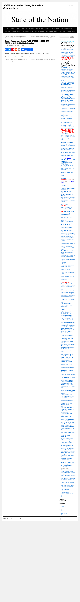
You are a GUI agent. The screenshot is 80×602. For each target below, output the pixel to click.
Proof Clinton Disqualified (66, 28)
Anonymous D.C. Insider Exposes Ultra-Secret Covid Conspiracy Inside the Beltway (68, 272)
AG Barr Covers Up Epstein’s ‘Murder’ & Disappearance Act (67, 495)
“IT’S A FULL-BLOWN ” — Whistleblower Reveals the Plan (66, 282)
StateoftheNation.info (67, 45)
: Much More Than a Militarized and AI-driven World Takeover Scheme (67, 354)
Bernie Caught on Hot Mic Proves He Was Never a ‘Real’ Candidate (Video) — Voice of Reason (16, 37)
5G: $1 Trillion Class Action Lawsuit (67, 31)
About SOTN (12, 28)
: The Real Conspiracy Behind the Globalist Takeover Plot (67, 400)
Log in (62, 510)
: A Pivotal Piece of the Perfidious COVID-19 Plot (68, 335)
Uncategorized (18, 56)
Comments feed (64, 513)
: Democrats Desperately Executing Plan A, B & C (68, 243)
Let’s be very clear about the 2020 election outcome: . (68, 188)
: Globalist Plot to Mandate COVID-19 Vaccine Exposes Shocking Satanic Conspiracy (68, 331)
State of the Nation (20, 45)
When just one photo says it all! (66, 144)
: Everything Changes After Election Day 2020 (67, 462)
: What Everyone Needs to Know (67, 382)
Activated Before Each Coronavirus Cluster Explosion (67, 363)
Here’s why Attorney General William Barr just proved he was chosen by (68, 480)
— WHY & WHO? (67, 131)
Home (6, 28)
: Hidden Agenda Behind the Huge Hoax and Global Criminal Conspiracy (67, 442)
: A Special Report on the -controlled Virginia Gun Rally (68, 432)
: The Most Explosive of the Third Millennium (67, 227)
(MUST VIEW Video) (68, 252)
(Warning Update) (67, 305)
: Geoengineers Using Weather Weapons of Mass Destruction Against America (67, 69)
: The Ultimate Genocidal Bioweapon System (67, 367)
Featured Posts (39, 28)
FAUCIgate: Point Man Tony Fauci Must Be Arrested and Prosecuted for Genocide (68, 324)
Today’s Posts (24, 28)
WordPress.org (63, 514)
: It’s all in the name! (68, 405)
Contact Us (31, 28)
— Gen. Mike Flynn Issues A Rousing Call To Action (68, 301)
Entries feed (63, 511)
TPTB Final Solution (54, 28)
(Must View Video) (68, 261)
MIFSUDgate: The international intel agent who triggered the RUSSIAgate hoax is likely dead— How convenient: (68, 450)
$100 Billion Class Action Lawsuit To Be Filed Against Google (19, 31)
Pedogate (46, 28)
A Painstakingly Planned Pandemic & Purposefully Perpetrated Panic (67, 372)
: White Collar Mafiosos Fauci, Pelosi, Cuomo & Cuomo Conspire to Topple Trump (68, 320)
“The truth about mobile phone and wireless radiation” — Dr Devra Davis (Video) (68, 108)
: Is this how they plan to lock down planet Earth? (68, 386)
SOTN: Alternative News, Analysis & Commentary (23, 7)
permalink (30, 56)
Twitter (17, 28)
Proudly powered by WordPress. (67, 519)
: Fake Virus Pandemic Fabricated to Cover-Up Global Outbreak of (68, 396)
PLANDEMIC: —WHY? (67, 315)
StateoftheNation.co (65, 467)
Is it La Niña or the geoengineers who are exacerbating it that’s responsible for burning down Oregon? (68, 265)
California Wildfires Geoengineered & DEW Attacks (45, 31)
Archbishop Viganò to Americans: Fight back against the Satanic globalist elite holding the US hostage (68, 104)
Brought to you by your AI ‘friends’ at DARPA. (67, 359)
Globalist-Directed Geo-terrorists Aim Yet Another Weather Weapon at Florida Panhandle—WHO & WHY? (68, 256)
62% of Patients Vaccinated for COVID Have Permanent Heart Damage (66, 118)
